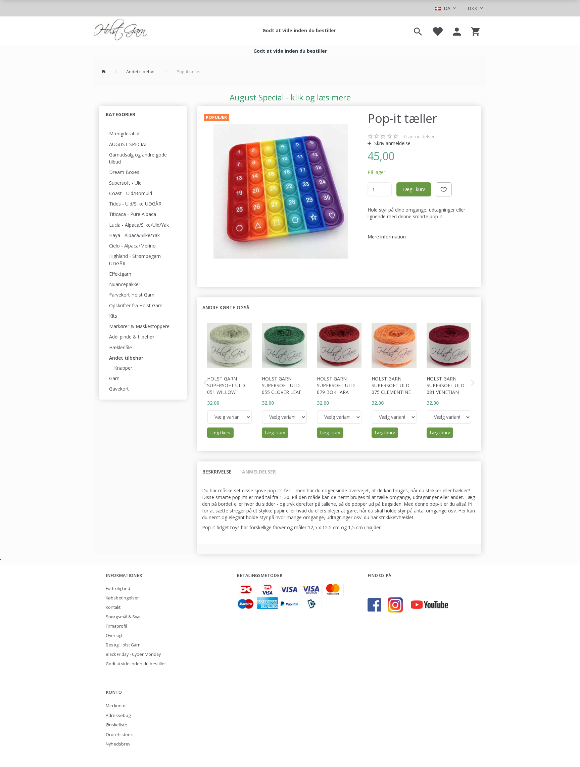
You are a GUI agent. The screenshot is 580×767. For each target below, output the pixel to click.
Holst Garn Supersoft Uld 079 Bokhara (336, 385)
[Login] (457, 30)
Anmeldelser (259, 471)
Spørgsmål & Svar (123, 617)
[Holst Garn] (120, 30)
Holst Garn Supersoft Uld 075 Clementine (391, 385)
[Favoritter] (437, 30)
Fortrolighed (118, 588)
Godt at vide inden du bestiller (299, 30)
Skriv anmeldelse (391, 143)
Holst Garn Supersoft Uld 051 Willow (226, 385)
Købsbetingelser (122, 598)
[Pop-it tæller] (281, 191)
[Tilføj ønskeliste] (444, 189)
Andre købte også (225, 307)
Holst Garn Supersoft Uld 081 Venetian (446, 385)
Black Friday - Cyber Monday (133, 654)
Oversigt (114, 635)
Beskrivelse (217, 471)
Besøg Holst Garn (123, 645)
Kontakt (113, 607)
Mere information (387, 236)
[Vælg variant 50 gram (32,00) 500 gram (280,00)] (229, 417)
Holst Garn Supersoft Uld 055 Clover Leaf (281, 385)
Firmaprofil (116, 626)
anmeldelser (419, 136)
